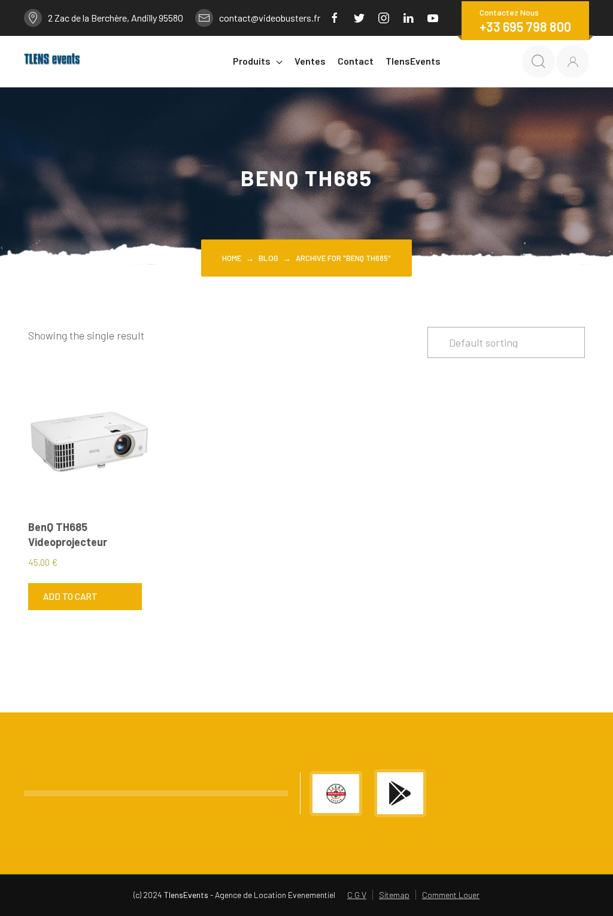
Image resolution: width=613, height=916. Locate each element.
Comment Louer (451, 895)
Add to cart (70, 596)
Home (231, 258)
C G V (356, 895)
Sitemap (394, 895)
